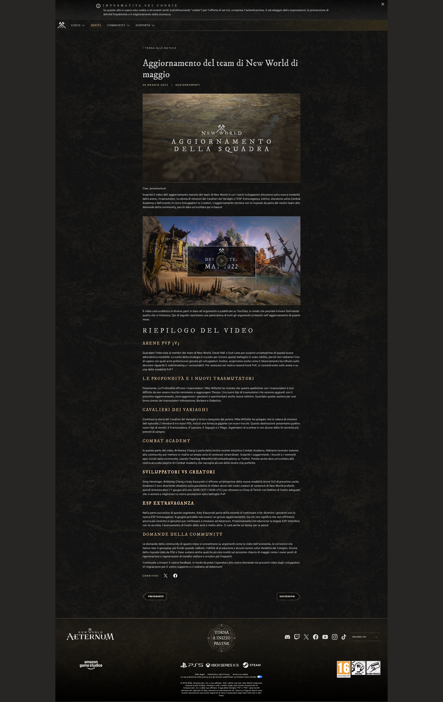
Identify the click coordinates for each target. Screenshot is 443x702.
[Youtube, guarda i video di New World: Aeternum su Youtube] (325, 637)
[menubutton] (364, 637)
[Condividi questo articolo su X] (165, 575)
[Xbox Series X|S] (222, 665)
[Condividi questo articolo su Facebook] (175, 575)
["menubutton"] (78, 25)
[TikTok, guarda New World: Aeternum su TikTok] (343, 637)
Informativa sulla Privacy (218, 674)
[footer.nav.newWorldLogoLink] (90, 634)
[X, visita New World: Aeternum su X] (306, 637)
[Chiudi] (382, 4)
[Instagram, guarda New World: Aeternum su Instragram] (334, 637)
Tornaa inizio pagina (221, 638)
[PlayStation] (192, 665)
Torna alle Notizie (161, 48)
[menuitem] (78, 25)
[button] (221, 138)
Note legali (200, 674)
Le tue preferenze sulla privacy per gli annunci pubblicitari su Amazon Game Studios (219, 677)
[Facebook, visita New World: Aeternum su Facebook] (315, 637)
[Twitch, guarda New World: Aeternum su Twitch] (297, 637)
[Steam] (252, 665)
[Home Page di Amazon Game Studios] (91, 665)
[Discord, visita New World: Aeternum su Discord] (287, 637)
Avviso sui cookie (240, 674)
